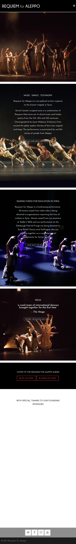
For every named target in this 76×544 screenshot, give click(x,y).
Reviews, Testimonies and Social (38, 319)
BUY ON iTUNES (27, 378)
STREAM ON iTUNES (48, 378)
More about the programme (37, 245)
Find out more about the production (38, 141)
